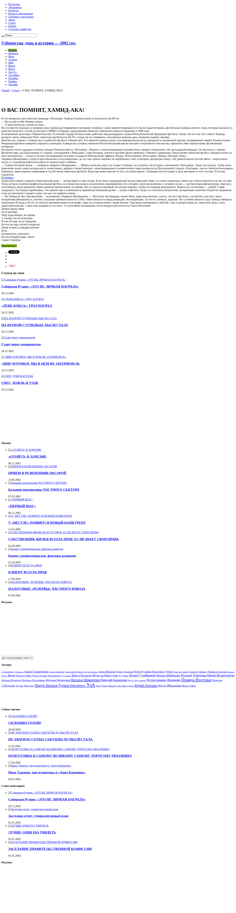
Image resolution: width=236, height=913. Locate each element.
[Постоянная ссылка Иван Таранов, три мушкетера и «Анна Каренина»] (39, 765)
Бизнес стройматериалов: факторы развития (42, 556)
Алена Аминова (56, 672)
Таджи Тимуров (25, 685)
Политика (14, 4)
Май (10, 62)
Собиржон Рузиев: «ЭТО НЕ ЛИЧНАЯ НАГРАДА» (40, 286)
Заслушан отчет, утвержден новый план (38, 816)
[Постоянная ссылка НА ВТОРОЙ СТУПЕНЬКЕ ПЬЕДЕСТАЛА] (29, 318)
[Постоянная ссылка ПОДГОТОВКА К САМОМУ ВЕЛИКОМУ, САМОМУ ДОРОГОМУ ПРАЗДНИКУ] (59, 749)
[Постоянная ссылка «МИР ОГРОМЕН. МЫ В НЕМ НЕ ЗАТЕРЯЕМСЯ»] (33, 356)
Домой (5, 90)
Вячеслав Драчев (180, 672)
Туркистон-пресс (72, 685)
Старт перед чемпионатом (21, 344)
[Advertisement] (41, 97)
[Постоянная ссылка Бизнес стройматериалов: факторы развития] (35, 549)
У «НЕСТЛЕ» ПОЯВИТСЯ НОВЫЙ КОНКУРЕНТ (47, 523)
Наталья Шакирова (85, 680)
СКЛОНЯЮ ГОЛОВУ (24, 723)
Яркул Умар (189, 685)
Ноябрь (12, 81)
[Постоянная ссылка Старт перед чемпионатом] (18, 337)
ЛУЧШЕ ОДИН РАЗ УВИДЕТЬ (32, 832)
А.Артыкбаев (7, 672)
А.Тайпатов (18, 672)
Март (11, 56)
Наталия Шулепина (11, 680)
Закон (11, 19)
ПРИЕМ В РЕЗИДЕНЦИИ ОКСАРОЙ (37, 473)
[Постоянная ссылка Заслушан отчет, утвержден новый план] (33, 809)
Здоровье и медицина (21, 16)
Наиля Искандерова (221, 675)
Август (12, 72)
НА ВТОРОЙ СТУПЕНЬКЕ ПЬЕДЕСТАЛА (34, 325)
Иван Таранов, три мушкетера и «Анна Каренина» (46, 772)
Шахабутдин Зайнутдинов (121, 686)
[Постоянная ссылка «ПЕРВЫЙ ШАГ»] (20, 499)
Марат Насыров (82, 675)
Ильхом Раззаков (39, 676)
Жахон (12, 675)
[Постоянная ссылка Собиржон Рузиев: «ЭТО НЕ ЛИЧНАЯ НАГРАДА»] (33, 279)
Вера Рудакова (143, 671)
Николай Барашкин (113, 680)
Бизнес (12, 26)
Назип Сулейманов (142, 675)
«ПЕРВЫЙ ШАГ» (22, 506)
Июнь (11, 65)
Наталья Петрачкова (33, 680)
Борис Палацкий (125, 672)
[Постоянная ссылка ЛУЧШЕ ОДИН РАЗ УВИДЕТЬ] (28, 825)
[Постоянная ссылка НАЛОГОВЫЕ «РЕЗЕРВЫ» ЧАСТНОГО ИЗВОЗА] (40, 582)
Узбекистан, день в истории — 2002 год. (38, 43)
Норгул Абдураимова (137, 680)
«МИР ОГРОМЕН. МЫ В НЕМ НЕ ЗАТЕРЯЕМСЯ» (40, 363)
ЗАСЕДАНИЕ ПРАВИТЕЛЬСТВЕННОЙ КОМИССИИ (50, 849)
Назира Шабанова (168, 675)
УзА (91, 685)
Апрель (12, 59)
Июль (11, 68)
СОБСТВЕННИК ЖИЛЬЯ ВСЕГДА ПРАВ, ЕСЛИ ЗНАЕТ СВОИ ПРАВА (63, 539)
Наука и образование (20, 13)
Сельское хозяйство (19, 29)
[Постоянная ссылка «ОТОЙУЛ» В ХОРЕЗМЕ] (24, 449)
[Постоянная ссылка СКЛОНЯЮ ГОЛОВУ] (22, 716)
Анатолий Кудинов (74, 672)
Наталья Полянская (58, 680)
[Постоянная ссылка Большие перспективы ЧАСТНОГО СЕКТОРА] (37, 482)
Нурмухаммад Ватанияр (164, 680)
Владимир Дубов (162, 671)
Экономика (15, 7)
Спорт (12, 22)
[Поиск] (2, 36)
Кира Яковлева (54, 676)
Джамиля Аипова (217, 671)
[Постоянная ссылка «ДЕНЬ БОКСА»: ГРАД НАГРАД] (22, 299)
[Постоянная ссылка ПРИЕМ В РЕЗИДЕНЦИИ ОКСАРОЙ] (32, 466)
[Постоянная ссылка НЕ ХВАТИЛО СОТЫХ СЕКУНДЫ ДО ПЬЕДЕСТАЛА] (43, 732)
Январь (12, 50)
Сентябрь (13, 75)
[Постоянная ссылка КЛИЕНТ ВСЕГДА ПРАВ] (25, 565)
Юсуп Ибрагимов (170, 685)
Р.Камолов (217, 680)
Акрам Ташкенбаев (36, 671)
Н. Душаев (123, 676)
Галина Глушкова (197, 672)
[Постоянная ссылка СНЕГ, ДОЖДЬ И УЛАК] (17, 376)
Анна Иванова (107, 671)
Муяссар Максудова (105, 675)
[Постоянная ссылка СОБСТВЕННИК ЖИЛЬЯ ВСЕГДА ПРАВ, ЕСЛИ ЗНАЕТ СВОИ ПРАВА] (53, 532)
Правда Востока (196, 679)
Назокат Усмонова (193, 675)
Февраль (13, 53)
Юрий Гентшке (146, 685)
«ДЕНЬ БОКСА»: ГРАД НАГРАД (26, 306)
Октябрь (13, 78)
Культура (13, 10)
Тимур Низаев (45, 685)
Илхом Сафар (24, 675)
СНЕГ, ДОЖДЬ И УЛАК (19, 383)
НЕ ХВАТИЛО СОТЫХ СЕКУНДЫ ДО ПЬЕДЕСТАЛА (50, 739)
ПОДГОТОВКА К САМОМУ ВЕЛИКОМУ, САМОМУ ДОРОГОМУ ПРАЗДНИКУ (70, 756)
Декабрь (13, 84)
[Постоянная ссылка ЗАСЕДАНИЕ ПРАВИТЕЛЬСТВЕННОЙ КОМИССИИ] (42, 842)
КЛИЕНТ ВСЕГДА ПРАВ (27, 572)
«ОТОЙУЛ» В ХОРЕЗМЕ (27, 456)
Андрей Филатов (91, 672)
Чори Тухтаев (102, 686)
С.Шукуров (8, 685)
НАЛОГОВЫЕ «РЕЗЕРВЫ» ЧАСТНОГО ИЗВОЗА (46, 589)
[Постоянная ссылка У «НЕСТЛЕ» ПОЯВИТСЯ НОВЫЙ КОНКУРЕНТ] (40, 515)
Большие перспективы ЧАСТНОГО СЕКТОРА (43, 489)
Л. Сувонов (66, 676)
